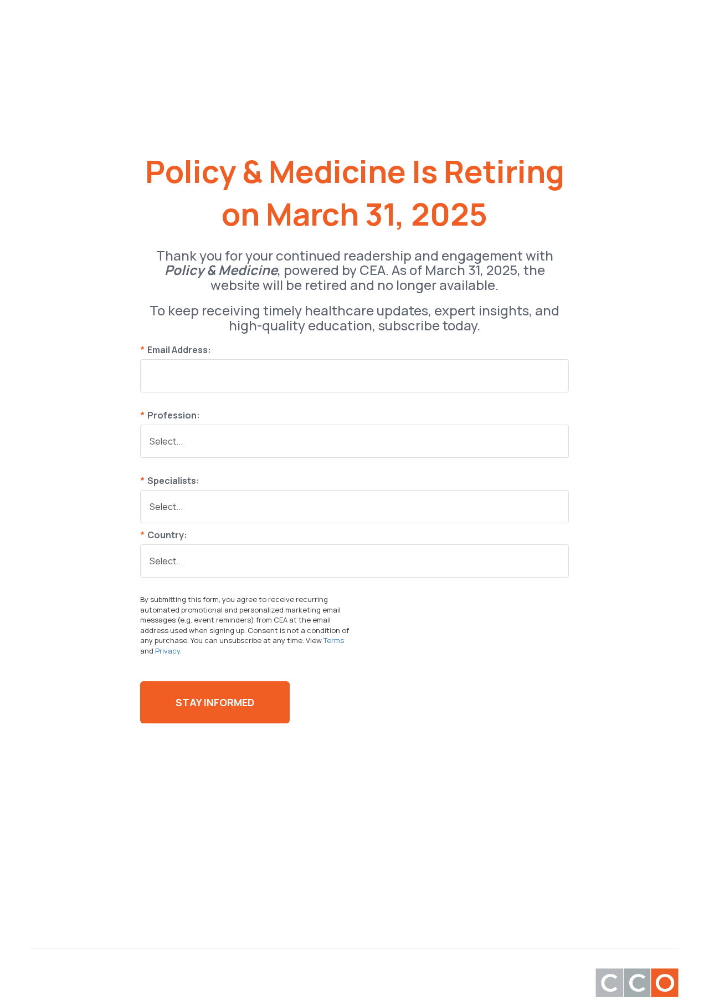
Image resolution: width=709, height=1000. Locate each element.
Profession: (170, 415)
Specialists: (169, 481)
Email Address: (175, 350)
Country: (163, 535)
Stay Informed (215, 702)
